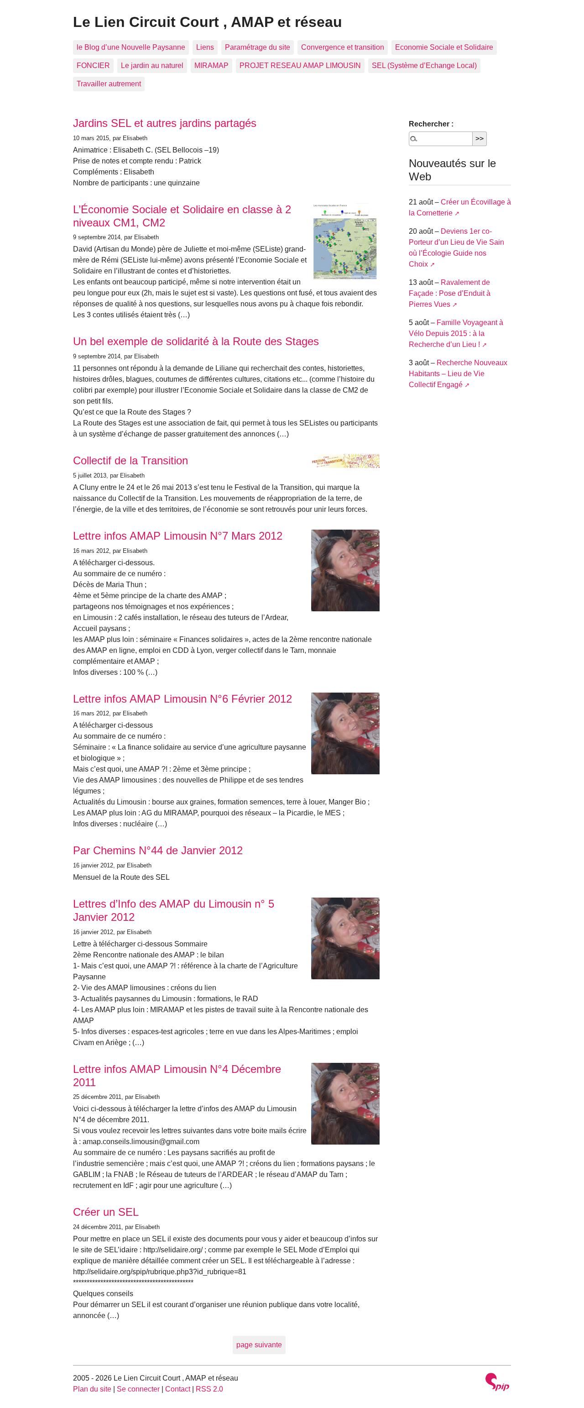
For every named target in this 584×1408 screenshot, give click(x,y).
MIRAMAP (211, 65)
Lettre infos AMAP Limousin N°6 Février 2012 (182, 699)
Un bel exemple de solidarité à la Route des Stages (196, 341)
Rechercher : (431, 124)
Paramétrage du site (257, 47)
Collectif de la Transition (130, 460)
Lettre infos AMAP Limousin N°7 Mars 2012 (177, 536)
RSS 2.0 (209, 1389)
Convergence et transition (342, 47)
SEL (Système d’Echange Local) (424, 65)
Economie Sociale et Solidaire (444, 47)
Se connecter (138, 1389)
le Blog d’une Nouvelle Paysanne (131, 47)
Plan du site (92, 1389)
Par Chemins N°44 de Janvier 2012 (158, 850)
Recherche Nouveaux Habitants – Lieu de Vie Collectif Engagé (458, 374)
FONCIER (93, 65)
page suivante (259, 1345)
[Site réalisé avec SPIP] (497, 1383)
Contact (177, 1389)
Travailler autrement (109, 84)
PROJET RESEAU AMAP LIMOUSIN (300, 65)
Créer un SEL (106, 1212)
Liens (205, 47)
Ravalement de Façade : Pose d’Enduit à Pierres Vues (449, 293)
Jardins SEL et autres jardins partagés (164, 123)
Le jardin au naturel (152, 65)
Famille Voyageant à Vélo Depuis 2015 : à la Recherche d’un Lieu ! (456, 333)
